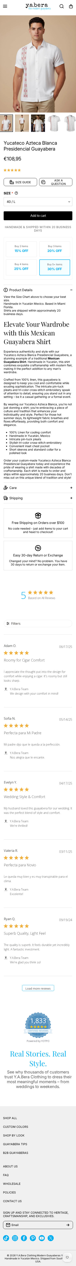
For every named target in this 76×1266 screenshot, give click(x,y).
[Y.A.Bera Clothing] (38, 6)
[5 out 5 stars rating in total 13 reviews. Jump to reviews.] (13, 170)
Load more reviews (38, 988)
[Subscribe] (68, 1225)
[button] (71, 6)
